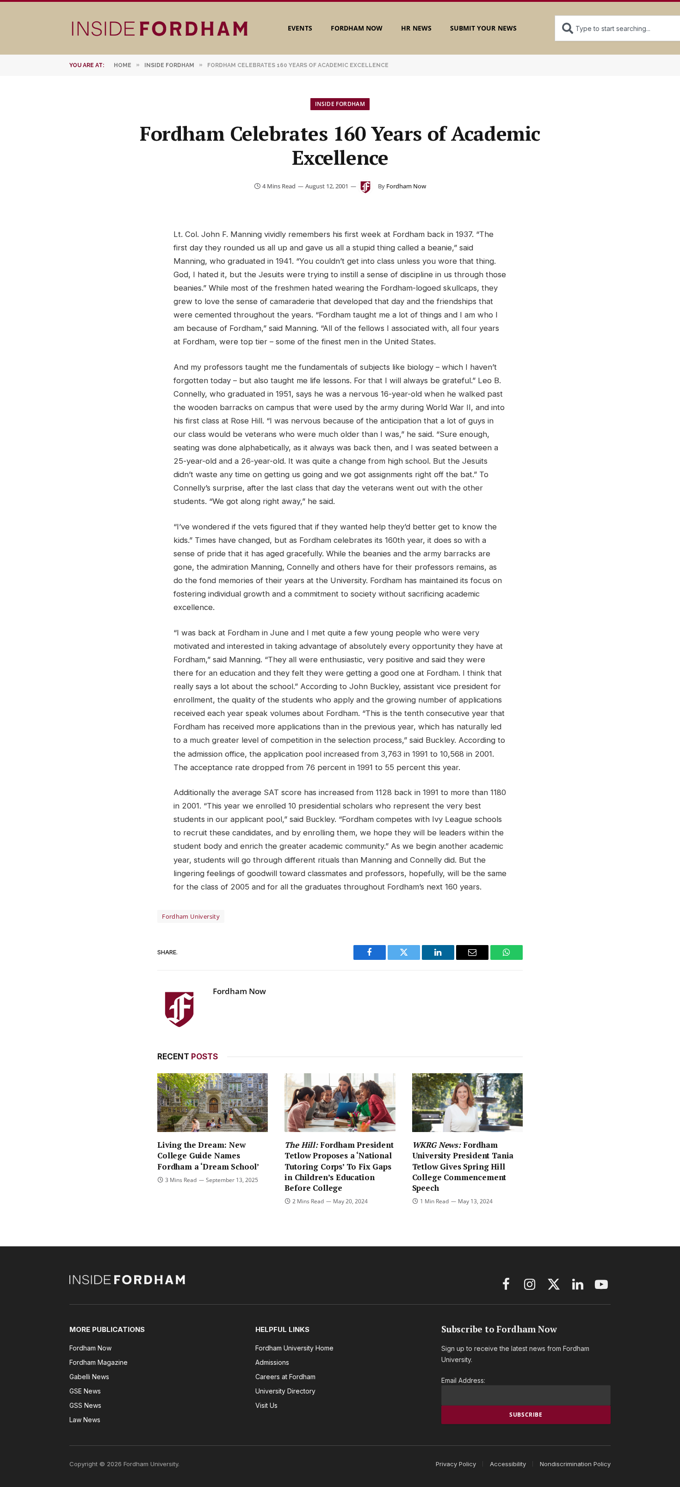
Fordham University (191, 916)
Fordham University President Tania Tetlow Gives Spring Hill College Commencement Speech (463, 1166)
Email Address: (463, 1380)
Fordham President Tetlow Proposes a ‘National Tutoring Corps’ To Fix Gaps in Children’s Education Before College (338, 1166)
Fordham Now (357, 28)
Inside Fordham (340, 104)
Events (300, 28)
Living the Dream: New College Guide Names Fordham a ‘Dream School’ (208, 1155)
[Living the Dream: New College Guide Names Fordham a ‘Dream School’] (212, 1102)
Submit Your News (483, 28)
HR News (416, 28)
